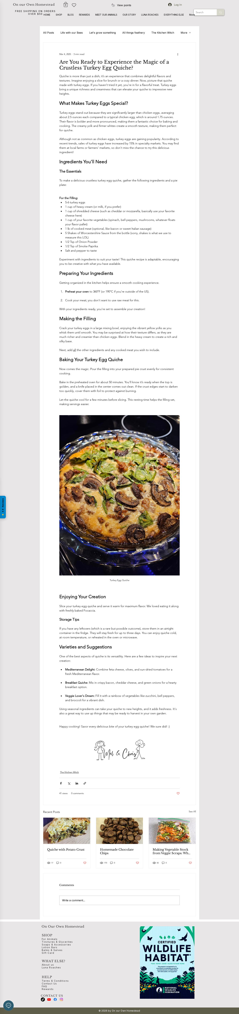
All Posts (48, 32)
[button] (66, 4)
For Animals (50, 939)
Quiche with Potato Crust (66, 849)
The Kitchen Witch (162, 32)
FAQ (44, 986)
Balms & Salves (52, 950)
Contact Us (49, 983)
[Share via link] (84, 783)
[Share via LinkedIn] (76, 783)
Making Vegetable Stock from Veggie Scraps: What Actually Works (172, 851)
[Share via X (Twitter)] (68, 783)
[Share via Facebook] (60, 783)
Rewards (48, 989)
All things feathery (133, 32)
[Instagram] (61, 999)
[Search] (220, 12)
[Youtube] (49, 999)
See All (192, 811)
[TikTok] (43, 999)
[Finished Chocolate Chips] (119, 831)
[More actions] (178, 54)
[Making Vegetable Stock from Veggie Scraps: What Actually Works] (172, 831)
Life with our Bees (71, 32)
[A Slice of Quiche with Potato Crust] (66, 831)
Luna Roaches (51, 967)
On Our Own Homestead (63, 926)
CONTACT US (52, 995)
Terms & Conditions (55, 980)
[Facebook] (55, 999)
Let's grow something (102, 32)
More (184, 32)
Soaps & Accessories (56, 944)
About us (48, 964)
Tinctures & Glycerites (57, 941)
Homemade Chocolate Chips (117, 851)
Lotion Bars (49, 947)
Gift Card (48, 952)
